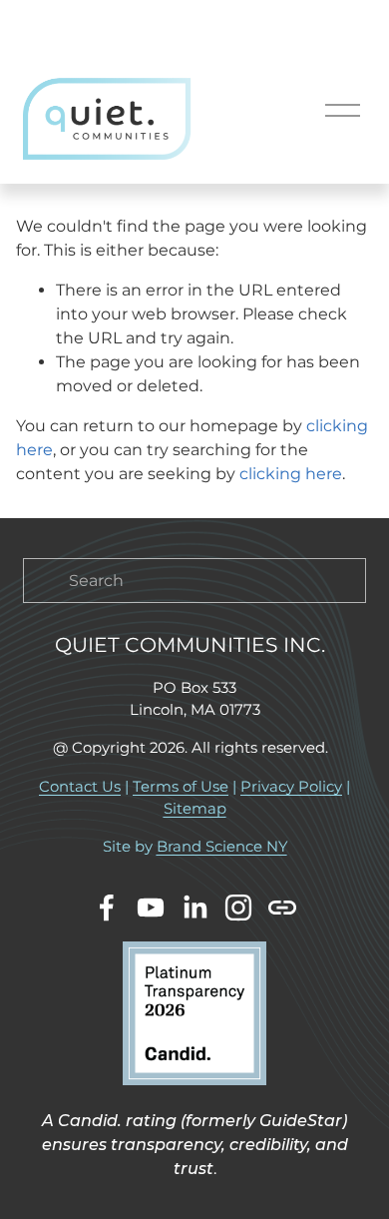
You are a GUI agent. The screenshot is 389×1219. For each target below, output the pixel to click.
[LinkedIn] (194, 907)
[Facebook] (107, 907)
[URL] (282, 907)
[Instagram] (238, 907)
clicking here (290, 473)
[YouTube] (151, 907)
